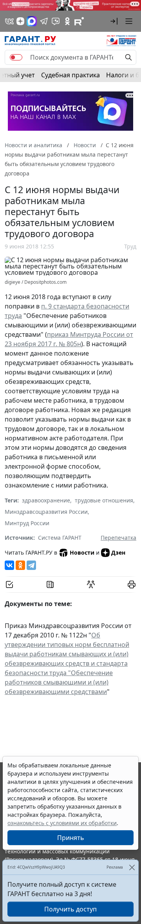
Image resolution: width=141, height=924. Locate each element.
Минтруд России (27, 523)
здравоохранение (46, 500)
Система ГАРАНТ (59, 537)
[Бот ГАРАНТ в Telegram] (55, 21)
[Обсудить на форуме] (91, 584)
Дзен (118, 552)
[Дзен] (20, 21)
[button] (114, 21)
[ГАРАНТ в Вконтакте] (9, 21)
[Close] (132, 867)
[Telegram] (31, 565)
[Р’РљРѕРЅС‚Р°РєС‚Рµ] (9, 565)
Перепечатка (118, 537)
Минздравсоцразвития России (46, 511)
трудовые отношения (104, 500)
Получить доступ (70, 909)
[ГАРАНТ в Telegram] (44, 21)
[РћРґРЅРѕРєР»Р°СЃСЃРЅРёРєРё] (20, 565)
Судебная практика (70, 75)
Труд (130, 246)
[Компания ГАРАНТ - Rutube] (79, 21)
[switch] (16, 57)
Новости (82, 552)
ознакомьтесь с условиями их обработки (62, 823)
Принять (70, 837)
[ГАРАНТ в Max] (32, 21)
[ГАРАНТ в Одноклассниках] (67, 21)
